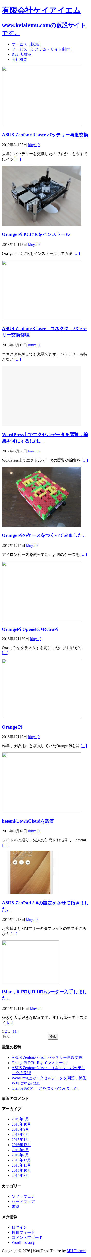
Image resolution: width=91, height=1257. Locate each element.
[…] (18, 159)
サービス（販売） (27, 44)
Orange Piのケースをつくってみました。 (44, 535)
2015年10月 (21, 1170)
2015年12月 (21, 1160)
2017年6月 (20, 1134)
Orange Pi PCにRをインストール (36, 234)
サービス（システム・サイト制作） (43, 49)
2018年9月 (20, 1129)
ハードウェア (23, 1201)
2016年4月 (20, 1155)
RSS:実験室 (21, 54)
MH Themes (76, 1251)
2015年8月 (20, 1175)
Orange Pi (12, 727)
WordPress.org (23, 1242)
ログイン (19, 1227)
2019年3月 (20, 1119)
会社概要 (19, 59)
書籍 (15, 1206)
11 (15, 1031)
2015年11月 (21, 1165)
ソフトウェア (23, 1196)
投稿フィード (23, 1232)
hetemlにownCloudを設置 (28, 821)
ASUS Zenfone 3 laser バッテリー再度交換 (45, 134)
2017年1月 (20, 1140)
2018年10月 (21, 1124)
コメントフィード (27, 1238)
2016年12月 (21, 1145)
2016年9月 (20, 1150)
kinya (32, 145)
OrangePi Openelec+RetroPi (30, 629)
